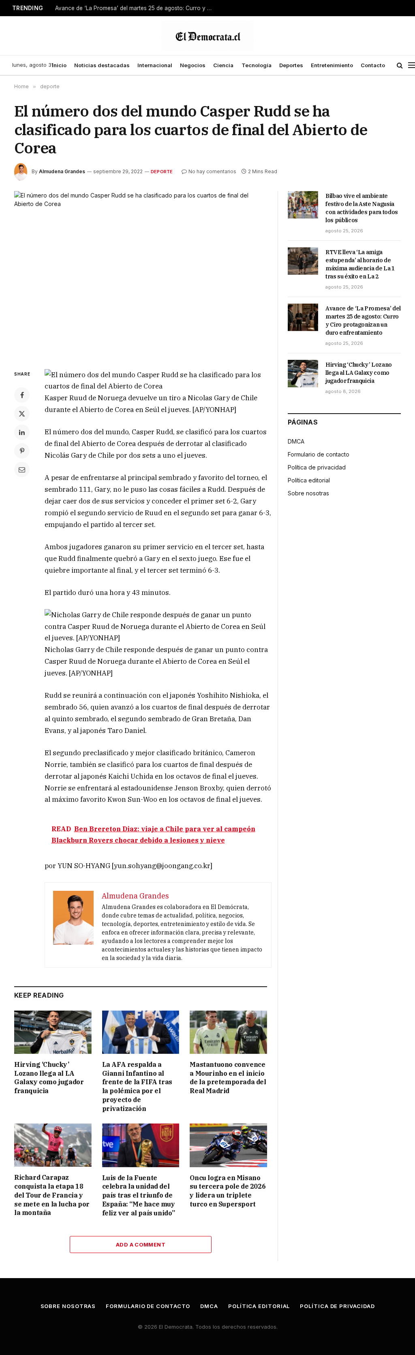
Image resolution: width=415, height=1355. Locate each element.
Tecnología (257, 65)
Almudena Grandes (62, 171)
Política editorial (309, 480)
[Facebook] (22, 395)
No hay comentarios (212, 171)
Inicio (59, 65)
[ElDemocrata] (207, 35)
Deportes (291, 65)
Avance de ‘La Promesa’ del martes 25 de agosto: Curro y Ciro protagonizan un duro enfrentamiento (136, 8)
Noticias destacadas (102, 65)
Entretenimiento (332, 65)
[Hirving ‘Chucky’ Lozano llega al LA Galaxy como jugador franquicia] (53, 1032)
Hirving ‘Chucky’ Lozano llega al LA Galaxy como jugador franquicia (48, 1077)
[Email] (22, 469)
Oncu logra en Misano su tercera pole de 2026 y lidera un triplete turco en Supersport (227, 1191)
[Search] (399, 65)
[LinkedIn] (22, 432)
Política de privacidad (317, 467)
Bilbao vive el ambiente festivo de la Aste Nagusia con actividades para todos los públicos (361, 208)
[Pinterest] (22, 451)
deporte (162, 171)
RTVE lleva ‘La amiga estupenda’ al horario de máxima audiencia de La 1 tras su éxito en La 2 (360, 264)
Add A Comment (140, 1244)
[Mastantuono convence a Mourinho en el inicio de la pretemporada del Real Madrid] (228, 1032)
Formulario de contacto (318, 454)
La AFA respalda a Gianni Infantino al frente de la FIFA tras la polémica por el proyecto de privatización (137, 1086)
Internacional (154, 65)
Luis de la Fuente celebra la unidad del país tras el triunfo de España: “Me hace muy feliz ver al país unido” (138, 1195)
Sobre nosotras (308, 493)
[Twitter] (22, 413)
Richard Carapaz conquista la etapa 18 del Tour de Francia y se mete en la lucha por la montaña (52, 1195)
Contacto (373, 65)
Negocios (192, 65)
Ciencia (223, 65)
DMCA (296, 441)
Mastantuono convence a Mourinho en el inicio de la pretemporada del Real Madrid (228, 1077)
